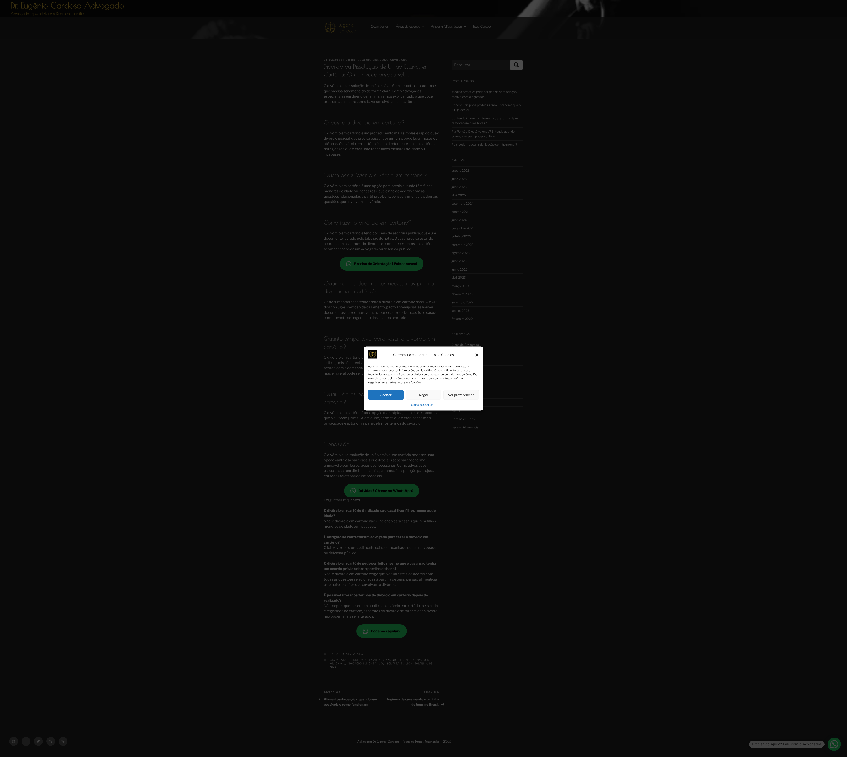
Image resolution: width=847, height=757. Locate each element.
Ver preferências (461, 395)
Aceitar (386, 395)
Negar (423, 395)
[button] (476, 355)
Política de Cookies (421, 404)
